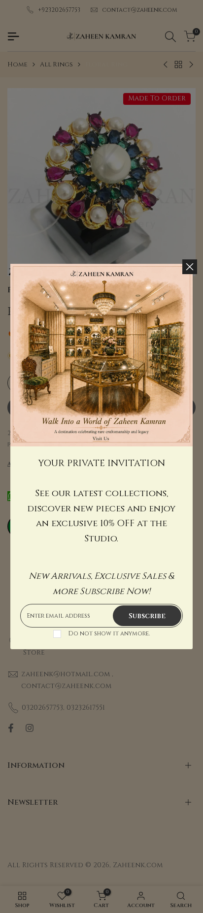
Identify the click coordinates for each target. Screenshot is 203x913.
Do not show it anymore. (109, 633)
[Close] (189, 266)
